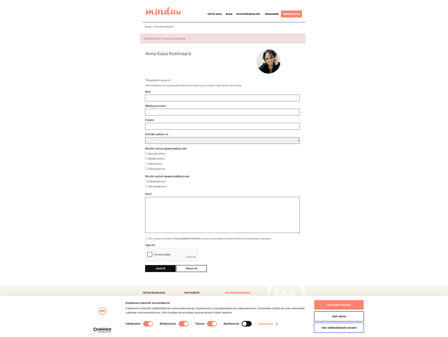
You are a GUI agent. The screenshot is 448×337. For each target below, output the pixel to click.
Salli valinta (339, 316)
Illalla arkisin (155, 163)
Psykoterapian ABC (248, 14)
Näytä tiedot (265, 323)
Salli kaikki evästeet (339, 304)
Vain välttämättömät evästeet (338, 327)
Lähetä (160, 268)
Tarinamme (272, 14)
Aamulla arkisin (157, 153)
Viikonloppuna (156, 168)
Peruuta (191, 268)
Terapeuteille (291, 14)
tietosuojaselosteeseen (187, 238)
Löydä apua (215, 14)
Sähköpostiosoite (155, 106)
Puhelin (149, 120)
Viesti (148, 194)
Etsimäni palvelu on (156, 134)
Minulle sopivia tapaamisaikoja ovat (166, 148)
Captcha (150, 245)
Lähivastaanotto (157, 186)
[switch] (184, 324)
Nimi (148, 91)
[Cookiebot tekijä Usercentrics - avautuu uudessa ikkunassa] (102, 330)
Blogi (229, 14)
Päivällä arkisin (156, 158)
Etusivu (148, 26)
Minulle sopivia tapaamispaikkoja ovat (167, 176)
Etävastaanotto (157, 181)
